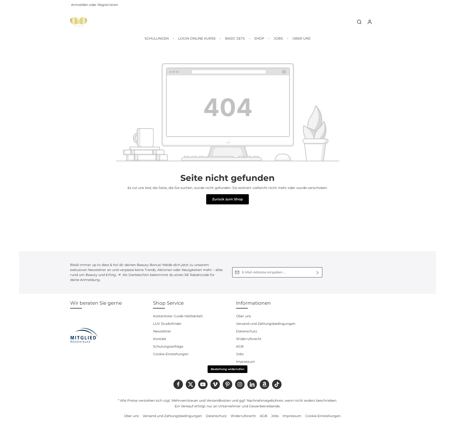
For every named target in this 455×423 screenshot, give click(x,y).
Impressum (245, 361)
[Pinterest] (227, 384)
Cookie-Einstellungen (170, 354)
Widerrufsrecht (248, 339)
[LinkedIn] (252, 384)
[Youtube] (203, 384)
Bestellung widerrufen (227, 369)
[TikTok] (277, 384)
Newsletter (162, 331)
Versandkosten (218, 400)
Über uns (243, 316)
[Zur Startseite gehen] (78, 22)
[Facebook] (178, 384)
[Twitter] (190, 384)
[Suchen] (359, 22)
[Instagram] (240, 384)
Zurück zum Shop (227, 199)
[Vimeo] (215, 384)
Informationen (253, 303)
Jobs (240, 354)
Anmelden (79, 5)
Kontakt (159, 339)
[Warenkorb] (380, 22)
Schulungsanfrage (168, 346)
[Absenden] (317, 272)
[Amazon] (264, 384)
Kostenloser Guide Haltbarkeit (178, 316)
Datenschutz (246, 331)
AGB (240, 346)
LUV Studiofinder (167, 324)
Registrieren (108, 5)
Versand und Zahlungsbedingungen (265, 324)
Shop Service (168, 303)
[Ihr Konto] (369, 22)
